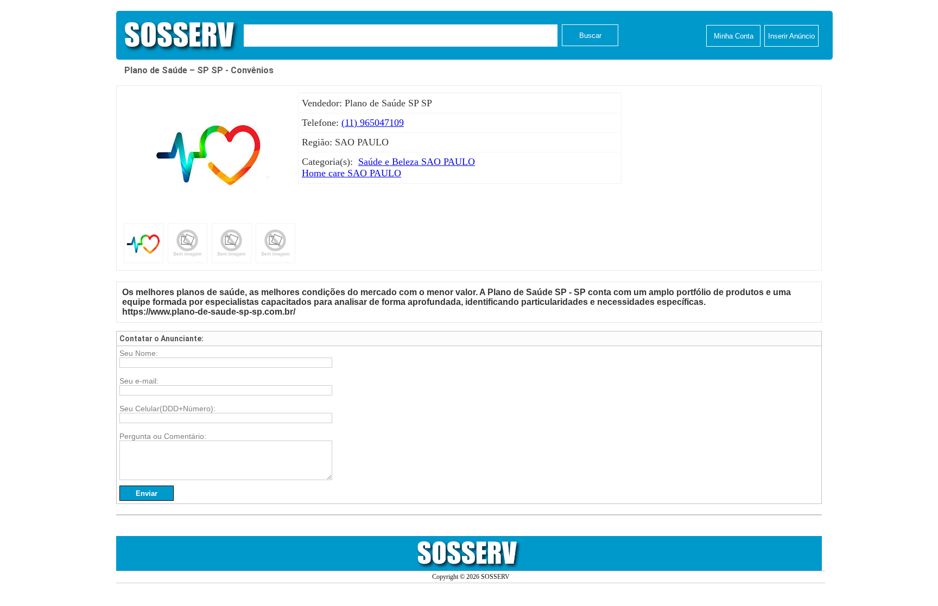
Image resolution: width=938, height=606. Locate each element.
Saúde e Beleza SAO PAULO (416, 161)
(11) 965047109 (372, 122)
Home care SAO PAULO (351, 173)
